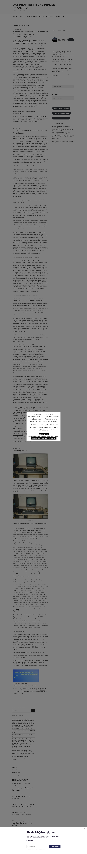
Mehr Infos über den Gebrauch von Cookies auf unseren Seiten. (43, 436)
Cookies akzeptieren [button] (43, 434)
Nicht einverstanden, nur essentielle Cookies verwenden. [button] (44, 438)
